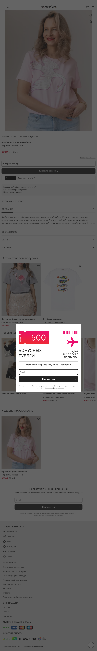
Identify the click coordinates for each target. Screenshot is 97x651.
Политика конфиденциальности (54, 388)
